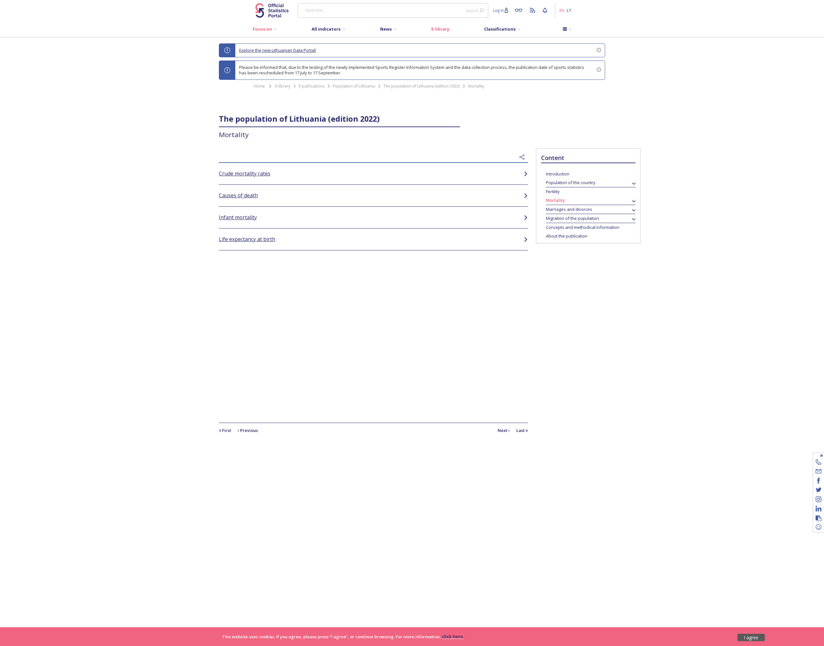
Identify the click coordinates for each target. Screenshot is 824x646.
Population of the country (570, 182)
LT (569, 10)
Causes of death (238, 195)
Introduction (557, 174)
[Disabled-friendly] (520, 10)
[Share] (524, 157)
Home (259, 86)
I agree (751, 637)
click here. (453, 636)
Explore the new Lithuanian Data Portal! (277, 50)
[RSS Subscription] (533, 10)
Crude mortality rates (244, 173)
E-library (282, 86)
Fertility (553, 191)
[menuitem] (265, 30)
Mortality (476, 86)
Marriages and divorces (569, 209)
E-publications (311, 86)
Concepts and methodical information (582, 227)
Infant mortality (238, 217)
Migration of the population (572, 218)
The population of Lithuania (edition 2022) (421, 86)
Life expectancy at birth (247, 239)
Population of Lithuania (354, 86)
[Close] (814, 455)
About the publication (566, 236)
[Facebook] (818, 481)
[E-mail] (818, 472)
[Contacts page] (818, 463)
